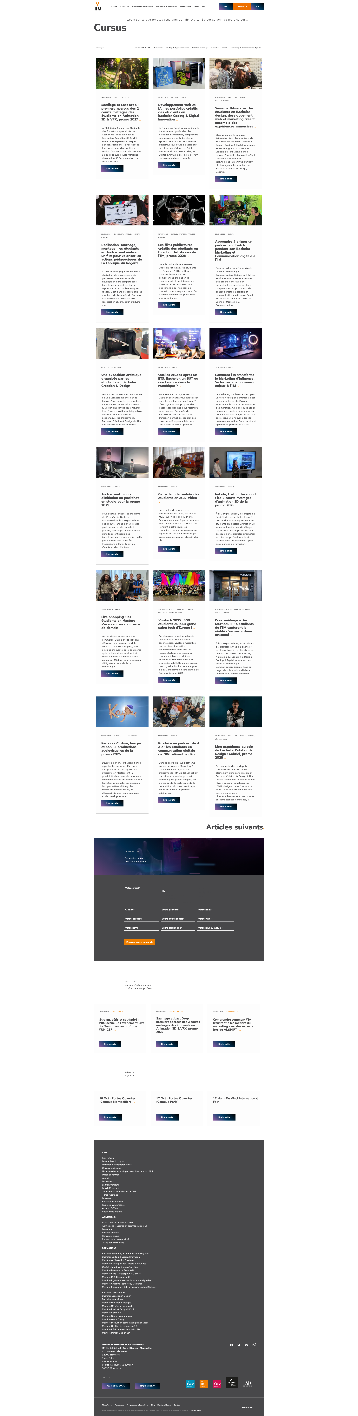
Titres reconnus (110, 1194)
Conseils (243, 736)
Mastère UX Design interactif (117, 1306)
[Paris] (215, 888)
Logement (107, 1229)
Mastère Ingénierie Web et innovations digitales (126, 1280)
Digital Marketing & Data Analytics (120, 1267)
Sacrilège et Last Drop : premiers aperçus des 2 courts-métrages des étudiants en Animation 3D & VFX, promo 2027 (121, 112)
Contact (177, 1405)
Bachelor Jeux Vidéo (112, 1299)
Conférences (232, 1011)
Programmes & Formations (137, 1405)
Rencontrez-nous (110, 1236)
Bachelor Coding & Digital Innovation (121, 1256)
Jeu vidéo (215, 48)
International (108, 1158)
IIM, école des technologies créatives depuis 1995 (127, 1171)
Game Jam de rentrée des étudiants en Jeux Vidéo (178, 497)
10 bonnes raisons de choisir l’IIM (119, 1191)
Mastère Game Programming (117, 1316)
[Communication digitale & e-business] (178, 903)
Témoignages (221, 739)
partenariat (118, 1011)
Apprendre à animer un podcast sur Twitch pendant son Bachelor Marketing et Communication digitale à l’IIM (235, 250)
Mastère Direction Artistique (116, 1302)
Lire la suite (112, 168)
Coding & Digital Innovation (177, 48)
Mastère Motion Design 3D (116, 1332)
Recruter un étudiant (112, 1201)
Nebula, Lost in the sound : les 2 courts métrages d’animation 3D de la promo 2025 (235, 500)
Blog (153, 1405)
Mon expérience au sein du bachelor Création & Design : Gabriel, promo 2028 (234, 752)
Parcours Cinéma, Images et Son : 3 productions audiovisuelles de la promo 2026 (121, 749)
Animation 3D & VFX (141, 48)
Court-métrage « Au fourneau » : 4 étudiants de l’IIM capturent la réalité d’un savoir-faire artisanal (234, 627)
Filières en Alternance (113, 1204)
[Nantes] (215, 896)
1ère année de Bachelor (182, 610)
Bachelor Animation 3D (114, 1292)
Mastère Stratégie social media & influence (124, 1263)
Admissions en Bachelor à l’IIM (117, 1222)
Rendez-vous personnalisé (115, 1239)
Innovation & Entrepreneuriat (116, 1164)
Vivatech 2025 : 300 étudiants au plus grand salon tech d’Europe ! (177, 624)
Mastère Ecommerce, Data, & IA (118, 1270)
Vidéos (226, 613)
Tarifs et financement (113, 1242)
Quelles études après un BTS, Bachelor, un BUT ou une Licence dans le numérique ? (178, 380)
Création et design (200, 48)
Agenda (106, 1178)
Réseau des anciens (112, 1211)
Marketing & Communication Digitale (246, 48)
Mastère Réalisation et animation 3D (121, 1329)
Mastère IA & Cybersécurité (116, 1277)
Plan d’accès (107, 1405)
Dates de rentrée (110, 1174)
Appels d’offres (110, 1208)
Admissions (119, 1405)
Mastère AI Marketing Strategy (118, 1260)
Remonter (247, 1407)
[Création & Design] (178, 895)
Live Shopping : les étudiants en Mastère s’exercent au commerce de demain (120, 622)
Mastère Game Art (111, 1312)
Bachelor (175, 97)
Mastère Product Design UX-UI (118, 1309)
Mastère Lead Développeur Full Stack (121, 1273)
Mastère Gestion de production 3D (119, 1326)
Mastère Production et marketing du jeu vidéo (125, 1322)
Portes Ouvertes (110, 1232)
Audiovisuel (158, 48)
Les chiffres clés (110, 1188)
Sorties (178, 613)
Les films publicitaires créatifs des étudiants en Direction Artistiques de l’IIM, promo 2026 (178, 250)
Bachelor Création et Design (116, 1295)
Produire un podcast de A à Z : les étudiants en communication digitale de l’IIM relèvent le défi (179, 749)
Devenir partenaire (111, 1168)
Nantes (134, 1348)
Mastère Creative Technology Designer (122, 1283)
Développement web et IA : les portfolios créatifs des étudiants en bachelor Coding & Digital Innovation (178, 112)
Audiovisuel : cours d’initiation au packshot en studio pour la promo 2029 (120, 500)
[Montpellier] (215, 892)
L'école (225, 48)
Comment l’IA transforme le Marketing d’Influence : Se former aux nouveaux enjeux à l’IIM (235, 380)
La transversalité (110, 1184)
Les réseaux (108, 1181)
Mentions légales (164, 1405)
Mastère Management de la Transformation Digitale (129, 1287)
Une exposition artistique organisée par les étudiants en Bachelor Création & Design (121, 380)
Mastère (126, 97)
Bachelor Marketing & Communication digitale (125, 1253)
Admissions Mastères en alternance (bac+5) (124, 1225)
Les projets (107, 1198)
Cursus (117, 97)
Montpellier (146, 1348)
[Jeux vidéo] (178, 899)
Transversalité (222, 101)
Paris (125, 1348)
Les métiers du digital (113, 1161)
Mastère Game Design (113, 1319)
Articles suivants (235, 827)
